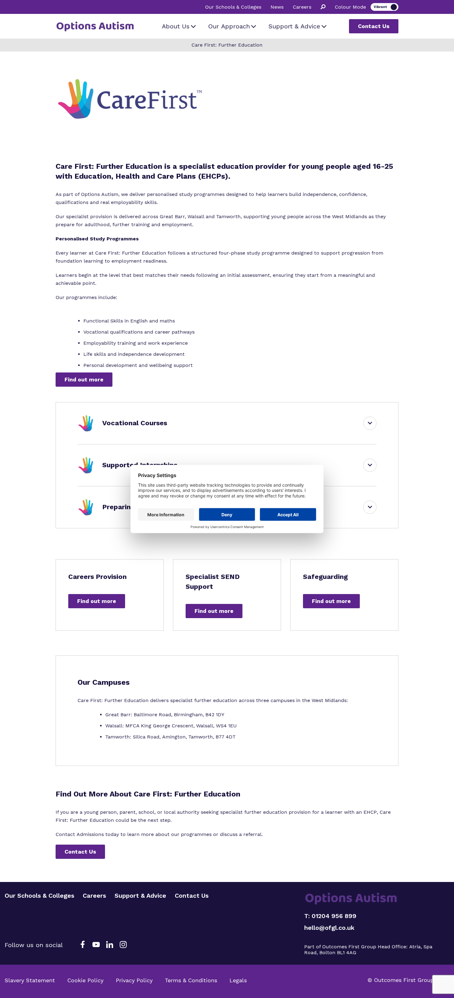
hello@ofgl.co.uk (329, 927)
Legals (238, 980)
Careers (302, 7)
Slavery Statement (30, 980)
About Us (176, 26)
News (277, 7)
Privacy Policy (134, 980)
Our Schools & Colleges (233, 7)
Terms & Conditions (191, 980)
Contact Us (373, 26)
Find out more (84, 379)
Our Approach (229, 26)
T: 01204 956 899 (330, 916)
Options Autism (99, 194)
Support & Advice (294, 26)
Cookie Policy (85, 980)
